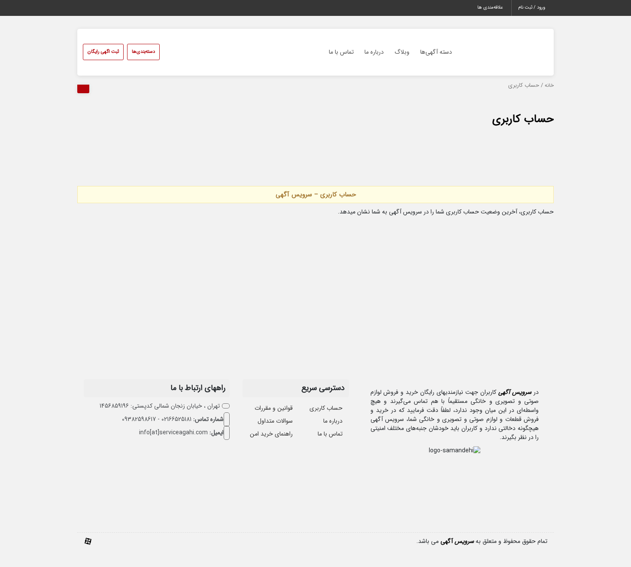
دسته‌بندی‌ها (143, 51)
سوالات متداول (275, 421)
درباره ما (374, 52)
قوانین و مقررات (274, 408)
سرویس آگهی (514, 392)
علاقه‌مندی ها (490, 7)
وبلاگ (402, 52)
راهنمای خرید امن (271, 434)
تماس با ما (341, 52)
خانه (549, 85)
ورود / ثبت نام (531, 7)
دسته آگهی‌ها (436, 52)
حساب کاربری (523, 119)
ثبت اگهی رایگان (103, 51)
